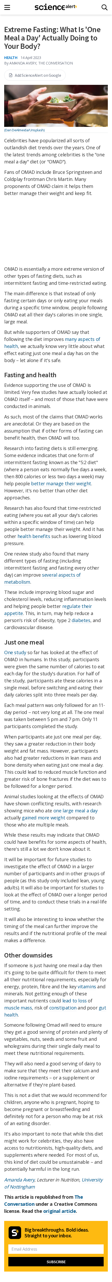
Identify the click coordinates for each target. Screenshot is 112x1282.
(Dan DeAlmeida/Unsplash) (24, 130)
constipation (63, 1008)
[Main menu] (8, 7)
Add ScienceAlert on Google (38, 75)
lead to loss (74, 1000)
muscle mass (18, 1008)
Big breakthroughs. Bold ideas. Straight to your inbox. (56, 1232)
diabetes (81, 620)
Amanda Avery (19, 1180)
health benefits (33, 536)
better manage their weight (61, 483)
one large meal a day (75, 810)
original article (59, 1211)
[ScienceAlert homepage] (56, 7)
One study (15, 652)
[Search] (104, 7)
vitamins (87, 986)
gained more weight (43, 817)
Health (10, 57)
